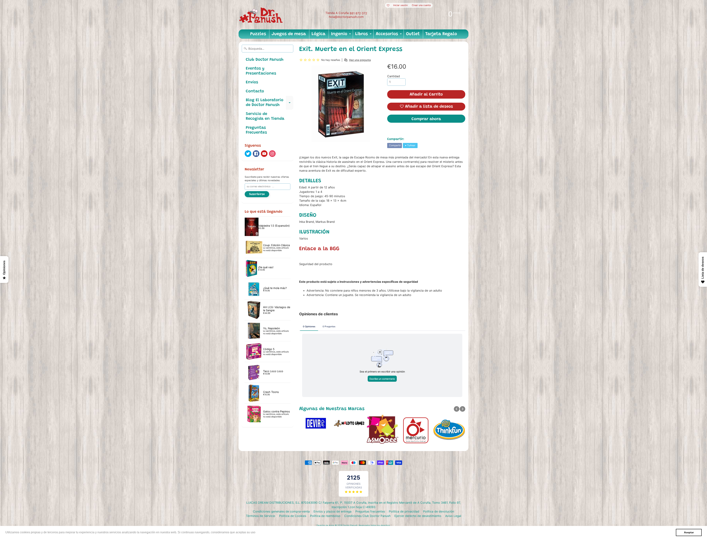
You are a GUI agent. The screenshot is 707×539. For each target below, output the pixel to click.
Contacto (255, 91)
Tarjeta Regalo (441, 34)
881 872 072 (358, 13)
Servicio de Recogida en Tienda (265, 116)
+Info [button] (260, 532)
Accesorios (389, 35)
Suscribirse (257, 194)
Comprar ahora (426, 119)
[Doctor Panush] (262, 14)
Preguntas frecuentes (370, 511)
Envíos (252, 82)
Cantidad (393, 76)
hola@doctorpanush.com (346, 16)
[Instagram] (272, 153)
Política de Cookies (292, 516)
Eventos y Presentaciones (261, 71)
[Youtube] (264, 153)
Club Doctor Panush (264, 60)
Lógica (319, 34)
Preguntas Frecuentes (256, 130)
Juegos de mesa (289, 34)
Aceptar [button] (689, 532)
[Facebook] (256, 153)
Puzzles (258, 34)
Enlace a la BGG (319, 249)
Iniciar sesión (400, 5)
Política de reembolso (325, 516)
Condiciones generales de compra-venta (281, 511)
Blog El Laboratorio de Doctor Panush (269, 102)
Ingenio (341, 35)
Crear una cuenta (421, 5)
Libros (363, 35)
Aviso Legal (453, 516)
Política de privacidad (404, 511)
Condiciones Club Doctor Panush (367, 516)
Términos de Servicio (260, 516)
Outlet (413, 34)
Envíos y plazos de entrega (332, 511)
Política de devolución (438, 511)
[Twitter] (248, 153)
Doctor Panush (350, 525)
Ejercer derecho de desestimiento (417, 516)
